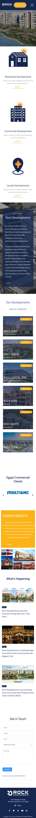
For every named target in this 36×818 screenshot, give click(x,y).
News (4, 607)
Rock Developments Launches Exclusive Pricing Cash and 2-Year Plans (16, 613)
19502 (19, 805)
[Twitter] (13, 810)
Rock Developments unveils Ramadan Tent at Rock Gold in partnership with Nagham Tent (18, 653)
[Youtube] (22, 810)
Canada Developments (18, 185)
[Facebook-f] (9, 810)
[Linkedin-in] (26, 810)
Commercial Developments (18, 131)
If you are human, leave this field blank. (13, 776)
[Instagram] (18, 810)
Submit (7, 769)
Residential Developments (18, 76)
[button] (20, 5)
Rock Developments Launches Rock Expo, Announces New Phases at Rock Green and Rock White (18, 692)
